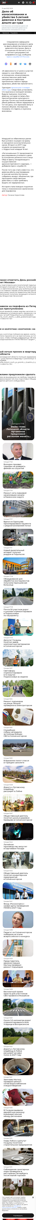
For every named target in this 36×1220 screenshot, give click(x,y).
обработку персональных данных (11, 1206)
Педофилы (14, 33)
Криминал (5, 33)
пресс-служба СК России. (18, 57)
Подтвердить (18, 1215)
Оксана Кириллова (16, 195)
